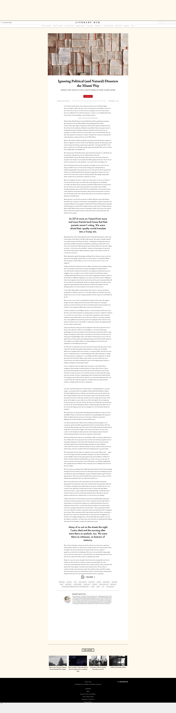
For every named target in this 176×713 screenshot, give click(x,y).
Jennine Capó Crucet (63, 101)
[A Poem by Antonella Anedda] (118, 664)
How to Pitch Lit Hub (88, 696)
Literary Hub (88, 22)
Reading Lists (98, 25)
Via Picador (88, 96)
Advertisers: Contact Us (88, 699)
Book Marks (118, 25)
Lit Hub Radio (90, 25)
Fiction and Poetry (58, 25)
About (88, 691)
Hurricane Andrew (77, 584)
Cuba (75, 582)
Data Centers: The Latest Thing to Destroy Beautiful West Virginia (57, 668)
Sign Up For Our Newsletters (88, 694)
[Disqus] (88, 622)
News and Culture (69, 25)
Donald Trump (92, 582)
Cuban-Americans (82, 582)
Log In (132, 25)
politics (98, 586)
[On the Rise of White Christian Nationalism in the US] (98, 664)
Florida (61, 584)
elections (99, 582)
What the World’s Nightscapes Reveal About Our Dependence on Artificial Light (78, 669)
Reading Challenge (108, 25)
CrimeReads (126, 25)
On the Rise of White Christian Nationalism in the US (98, 668)
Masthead (88, 688)
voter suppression (110, 586)
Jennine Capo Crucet (103, 584)
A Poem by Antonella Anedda (118, 667)
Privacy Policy (88, 702)
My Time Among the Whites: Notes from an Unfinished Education (75, 586)
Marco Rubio (113, 584)
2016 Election (62, 582)
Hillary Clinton (68, 584)
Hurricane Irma (87, 584)
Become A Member (80, 25)
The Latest (88, 650)
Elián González (106, 582)
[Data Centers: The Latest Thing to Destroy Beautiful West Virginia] (58, 664)
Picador (92, 586)
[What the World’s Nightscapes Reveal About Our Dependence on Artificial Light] (78, 664)
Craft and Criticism (46, 25)
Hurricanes (94, 584)
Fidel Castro (114, 582)
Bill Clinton (69, 582)
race (103, 586)
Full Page (89, 577)
